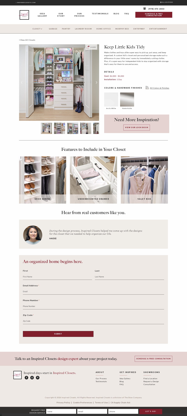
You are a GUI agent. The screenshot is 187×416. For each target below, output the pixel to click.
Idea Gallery (42, 15)
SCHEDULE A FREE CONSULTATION (154, 15)
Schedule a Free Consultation (153, 359)
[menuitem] (42, 15)
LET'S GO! (150, 411)
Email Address (31, 285)
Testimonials (100, 14)
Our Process (79, 15)
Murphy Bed (122, 29)
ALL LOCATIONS (167, 2)
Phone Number (31, 300)
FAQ (127, 14)
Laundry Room (83, 29)
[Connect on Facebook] (26, 377)
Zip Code (28, 315)
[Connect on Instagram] (32, 377)
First (25, 270)
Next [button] (96, 82)
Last (97, 270)
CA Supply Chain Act (121, 403)
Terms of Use (101, 403)
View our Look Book (136, 127)
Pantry (66, 29)
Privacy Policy (63, 403)
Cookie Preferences (82, 403)
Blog (116, 14)
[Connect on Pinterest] (37, 377)
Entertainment (158, 29)
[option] (59, 82)
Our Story (61, 15)
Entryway (139, 29)
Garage (53, 29)
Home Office (103, 29)
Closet (36, 29)
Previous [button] (21, 82)
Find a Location (150, 378)
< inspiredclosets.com (26, 2)
